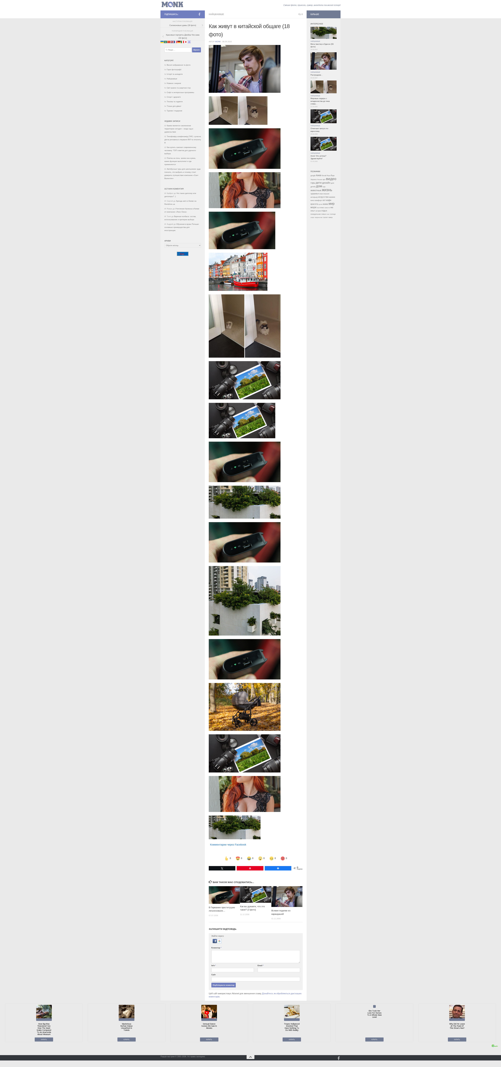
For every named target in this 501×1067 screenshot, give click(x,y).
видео (331, 179)
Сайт (213, 975)
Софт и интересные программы (180, 92)
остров (318, 211)
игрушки (326, 194)
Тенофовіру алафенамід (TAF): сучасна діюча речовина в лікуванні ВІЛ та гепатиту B (182, 139)
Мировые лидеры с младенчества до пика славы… (320, 101)
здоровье (315, 193)
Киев (318, 175)
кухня (320, 204)
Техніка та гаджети (175, 102)
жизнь (327, 190)
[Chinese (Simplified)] (169, 42)
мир (332, 203)
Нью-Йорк (331, 176)
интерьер (314, 197)
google (313, 176)
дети (319, 182)
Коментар (216, 948)
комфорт (318, 200)
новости (327, 207)
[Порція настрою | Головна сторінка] (172, 4)
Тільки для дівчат (174, 106)
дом (319, 186)
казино (332, 197)
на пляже (320, 208)
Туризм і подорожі (174, 111)
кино (312, 200)
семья (323, 214)
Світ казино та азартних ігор (179, 88)
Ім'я (213, 965)
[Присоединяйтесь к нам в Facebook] (199, 14)
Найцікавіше (216, 14)
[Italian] (182, 42)
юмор (331, 217)
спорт (312, 217)
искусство (323, 197)
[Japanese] (186, 42)
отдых (324, 211)
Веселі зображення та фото (178, 65)
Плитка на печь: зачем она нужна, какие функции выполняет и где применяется (180, 161)
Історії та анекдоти (175, 74)
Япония (319, 179)
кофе (328, 200)
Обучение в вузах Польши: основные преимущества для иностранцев (181, 227)
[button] (215, 942)
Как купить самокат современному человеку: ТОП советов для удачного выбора (180, 150)
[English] (172, 42)
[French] (175, 42)
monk (218, 42)
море (314, 207)
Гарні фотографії (174, 70)
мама (325, 204)
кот (324, 200)
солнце (333, 214)
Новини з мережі (174, 83)
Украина (314, 179)
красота (314, 204)
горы (313, 182)
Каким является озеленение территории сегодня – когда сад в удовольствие (178, 129)
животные (316, 190)
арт (324, 179)
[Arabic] (165, 42)
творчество (318, 217)
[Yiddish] (189, 42)
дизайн (326, 182)
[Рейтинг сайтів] (182, 255)
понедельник (316, 214)
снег (328, 214)
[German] (179, 42)
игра (321, 194)
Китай (324, 176)
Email (261, 965)
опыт (313, 211)
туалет (325, 217)
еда (324, 187)
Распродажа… (317, 75)
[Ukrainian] (162, 42)
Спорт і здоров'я (174, 97)
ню (331, 207)
